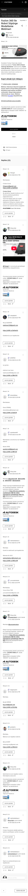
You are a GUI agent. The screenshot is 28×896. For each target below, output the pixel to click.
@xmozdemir (16, 480)
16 (6, 848)
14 (6, 763)
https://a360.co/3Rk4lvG (10, 747)
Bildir (14, 137)
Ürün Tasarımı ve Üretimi (14, 14)
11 (6, 611)
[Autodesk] (8, 2)
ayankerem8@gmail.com (10, 449)
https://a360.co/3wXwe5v (10, 330)
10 (6, 576)
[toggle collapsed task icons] (19, 2)
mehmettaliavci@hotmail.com (12, 558)
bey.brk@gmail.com (9, 705)
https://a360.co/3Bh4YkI (10, 375)
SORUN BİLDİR (20, 891)
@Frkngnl (6, 266)
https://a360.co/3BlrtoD (10, 452)
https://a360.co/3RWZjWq (10, 595)
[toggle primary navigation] (2, 2)
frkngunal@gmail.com (9, 186)
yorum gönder (14, 129)
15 (6, 814)
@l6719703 (8, 480)
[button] (26, 25)
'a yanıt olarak (16, 617)
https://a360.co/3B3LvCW (10, 561)
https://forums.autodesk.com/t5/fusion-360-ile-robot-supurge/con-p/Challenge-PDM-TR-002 (14, 493)
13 (6, 723)
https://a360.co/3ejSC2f (10, 413)
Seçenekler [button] (23, 20)
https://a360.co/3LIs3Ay (10, 707)
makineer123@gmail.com (10, 325)
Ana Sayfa (3, 14)
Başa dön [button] (3, 890)
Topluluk (3, 10)
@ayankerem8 (12, 479)
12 (6, 686)
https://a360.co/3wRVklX (10, 188)
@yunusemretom (13, 624)
